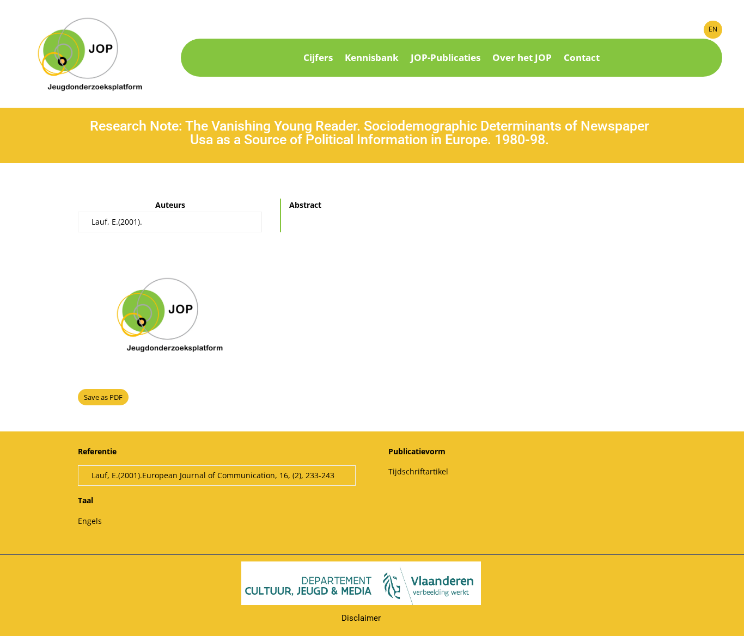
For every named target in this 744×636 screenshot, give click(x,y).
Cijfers (318, 59)
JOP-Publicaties (445, 59)
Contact (582, 59)
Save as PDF (103, 397)
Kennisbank (372, 59)
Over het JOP (522, 59)
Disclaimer (361, 618)
